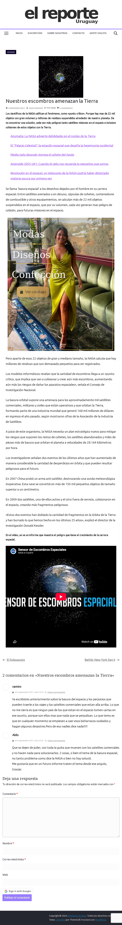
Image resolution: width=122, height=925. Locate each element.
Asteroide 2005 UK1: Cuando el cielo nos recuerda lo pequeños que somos (59, 164)
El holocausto (16, 660)
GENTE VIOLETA (98, 33)
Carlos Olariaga (36, 108)
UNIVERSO (11, 52)
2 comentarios (66, 108)
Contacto (78, 33)
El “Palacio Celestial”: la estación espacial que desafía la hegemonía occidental (61, 145)
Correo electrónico (14, 859)
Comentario (10, 793)
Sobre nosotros (57, 33)
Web (5, 874)
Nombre (8, 843)
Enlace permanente (56, 692)
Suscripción (35, 33)
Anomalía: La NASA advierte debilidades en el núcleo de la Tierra (52, 136)
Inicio (19, 33)
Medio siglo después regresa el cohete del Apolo (42, 155)
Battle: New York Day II (100, 660)
